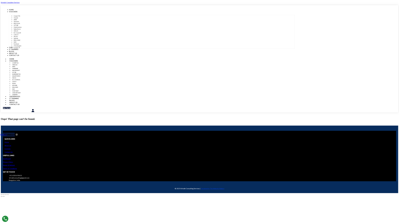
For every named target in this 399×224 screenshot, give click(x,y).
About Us (7, 146)
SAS (13, 89)
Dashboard (7, 159)
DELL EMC (15, 87)
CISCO (14, 81)
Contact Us (14, 104)
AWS (13, 66)
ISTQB (14, 72)
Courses (7, 149)
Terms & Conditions (10, 169)
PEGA (14, 83)
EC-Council (16, 79)
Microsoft (16, 70)
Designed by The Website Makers (212, 188)
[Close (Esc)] (8, 194)
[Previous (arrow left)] (1, 196)
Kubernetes (16, 74)
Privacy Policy (8, 162)
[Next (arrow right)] (4, 196)
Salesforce (16, 76)
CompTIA (15, 63)
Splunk (14, 85)
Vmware (15, 68)
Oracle (14, 65)
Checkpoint (16, 93)
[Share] (6, 194)
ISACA (14, 78)
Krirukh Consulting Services (10, 2)
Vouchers (13, 61)
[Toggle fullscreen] (4, 194)
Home (6, 142)
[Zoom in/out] (1, 194)
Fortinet (15, 91)
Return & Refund (9, 165)
